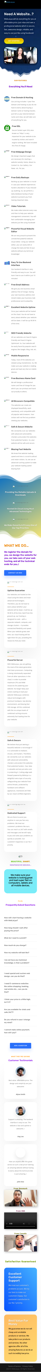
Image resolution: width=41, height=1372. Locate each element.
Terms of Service (14, 1366)
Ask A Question (20, 1045)
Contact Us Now (15, 573)
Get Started (14, 41)
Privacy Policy (27, 1366)
